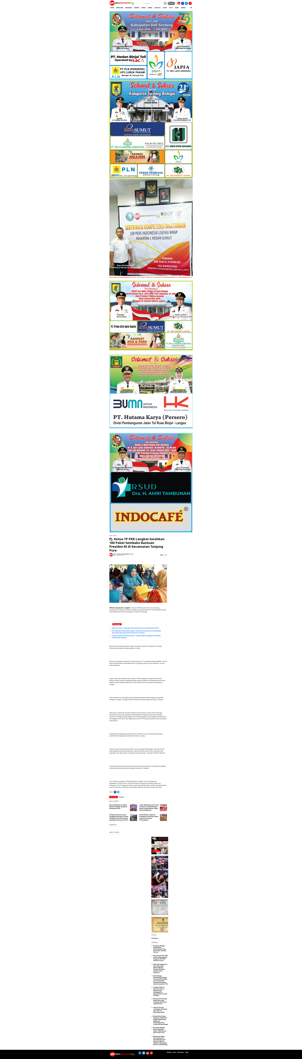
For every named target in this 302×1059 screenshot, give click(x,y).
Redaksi (169, 1052)
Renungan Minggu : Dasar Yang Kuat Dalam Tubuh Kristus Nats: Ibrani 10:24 (159, 1030)
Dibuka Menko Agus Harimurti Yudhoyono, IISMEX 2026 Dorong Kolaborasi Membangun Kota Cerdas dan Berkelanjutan (161, 1020)
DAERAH (136, 8)
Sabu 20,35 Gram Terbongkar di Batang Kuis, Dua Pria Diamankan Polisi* (135, 628)
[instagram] (178, 3)
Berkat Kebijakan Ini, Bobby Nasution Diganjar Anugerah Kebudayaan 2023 (118, 806)
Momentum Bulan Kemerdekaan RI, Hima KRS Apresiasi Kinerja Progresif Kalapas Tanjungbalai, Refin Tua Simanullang (160, 1040)
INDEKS (183, 8)
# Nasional (154, 938)
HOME (112, 8)
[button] (191, 7)
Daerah (115, 535)
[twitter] (186, 3)
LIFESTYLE (157, 8)
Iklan (186, 1052)
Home (110, 535)
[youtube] (190, 3)
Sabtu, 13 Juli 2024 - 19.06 (118, 555)
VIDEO (177, 8)
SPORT (165, 8)
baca (163, 555)
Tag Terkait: (113, 797)
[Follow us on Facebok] (139, 1053)
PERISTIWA (119, 8)
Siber (174, 1052)
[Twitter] (118, 792)
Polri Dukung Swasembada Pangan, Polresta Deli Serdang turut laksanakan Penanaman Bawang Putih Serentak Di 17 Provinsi (136, 632)
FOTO (171, 8)
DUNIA (143, 8)
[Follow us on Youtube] (151, 1053)
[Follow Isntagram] (147, 1053)
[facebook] (182, 3)
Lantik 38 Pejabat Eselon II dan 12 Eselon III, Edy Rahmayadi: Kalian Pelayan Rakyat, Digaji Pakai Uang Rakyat (149, 807)
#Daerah (121, 797)
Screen (171, 3)
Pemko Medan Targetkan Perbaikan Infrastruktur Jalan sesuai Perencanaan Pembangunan (148, 817)
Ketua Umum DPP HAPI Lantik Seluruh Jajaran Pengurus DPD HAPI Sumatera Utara (160, 958)
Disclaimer (180, 1052)
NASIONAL (128, 8)
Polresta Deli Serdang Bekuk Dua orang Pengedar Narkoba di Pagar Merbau (160, 1001)
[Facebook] (115, 792)
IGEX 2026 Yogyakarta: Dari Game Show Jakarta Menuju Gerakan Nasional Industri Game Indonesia (160, 968)
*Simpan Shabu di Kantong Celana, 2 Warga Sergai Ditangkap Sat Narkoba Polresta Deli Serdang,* (160, 991)
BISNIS (150, 8)
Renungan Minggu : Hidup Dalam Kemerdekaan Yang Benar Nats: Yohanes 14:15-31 (159, 949)
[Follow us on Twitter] (143, 1053)
